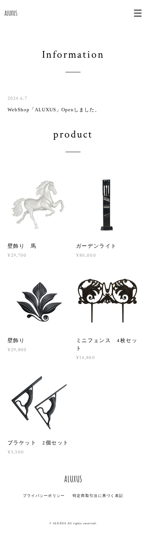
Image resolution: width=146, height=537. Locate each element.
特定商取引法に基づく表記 (98, 496)
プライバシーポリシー (44, 496)
